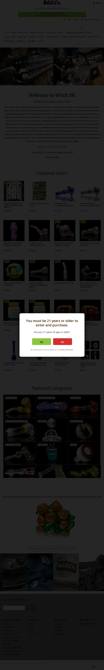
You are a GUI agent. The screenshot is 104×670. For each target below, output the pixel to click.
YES (41, 342)
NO (62, 342)
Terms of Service (66, 350)
